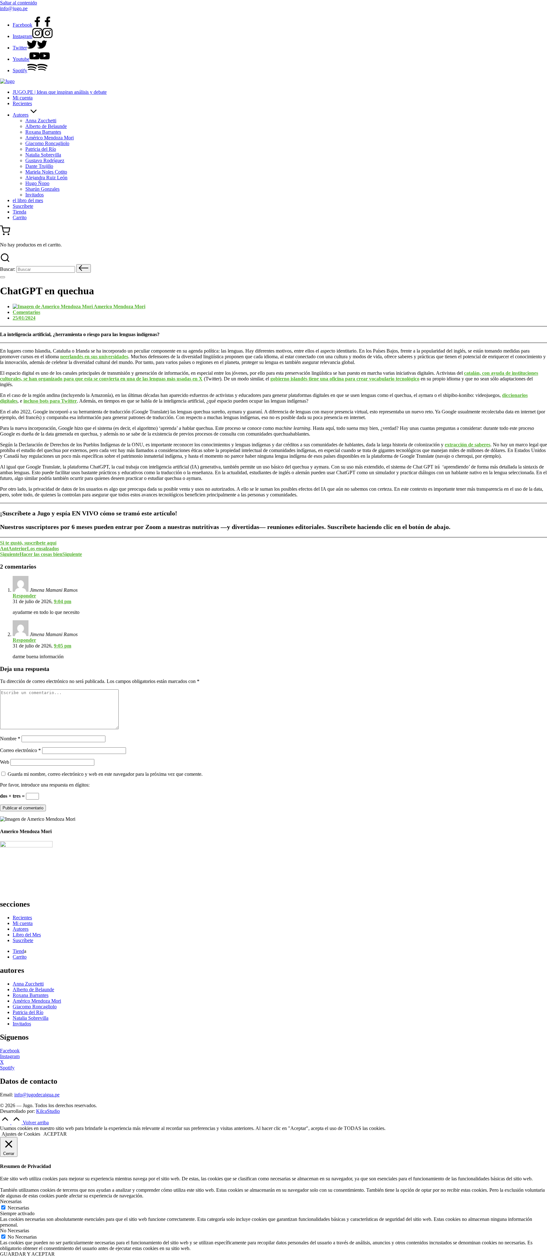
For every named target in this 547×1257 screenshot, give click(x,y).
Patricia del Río (28, 1012)
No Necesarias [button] (14, 1230)
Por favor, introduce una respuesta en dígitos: (45, 785)
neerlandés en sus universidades (94, 356)
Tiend (18, 951)
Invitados (22, 1023)
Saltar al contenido (18, 2)
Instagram (10, 1056)
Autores (20, 929)
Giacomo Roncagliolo (35, 1006)
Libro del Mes (27, 934)
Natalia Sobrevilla (30, 1018)
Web (4, 762)
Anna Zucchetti (28, 983)
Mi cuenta (23, 923)
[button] (83, 268)
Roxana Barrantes (30, 995)
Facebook (10, 1050)
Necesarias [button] (11, 1201)
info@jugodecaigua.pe (37, 1094)
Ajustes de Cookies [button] (21, 1134)
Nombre (10, 738)
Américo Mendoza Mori (37, 1001)
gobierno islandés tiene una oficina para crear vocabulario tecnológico (344, 378)
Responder (24, 595)
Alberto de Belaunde (33, 989)
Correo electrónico (20, 750)
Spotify (7, 1067)
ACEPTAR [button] (55, 1134)
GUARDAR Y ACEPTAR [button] (27, 1254)
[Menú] (2, 277)
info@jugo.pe (14, 8)
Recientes (22, 917)
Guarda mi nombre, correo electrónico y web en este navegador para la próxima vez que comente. (105, 774)
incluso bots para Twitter (50, 401)
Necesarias (18, 1207)
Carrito (20, 957)
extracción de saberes (467, 444)
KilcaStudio (48, 1111)
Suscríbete (23, 940)
